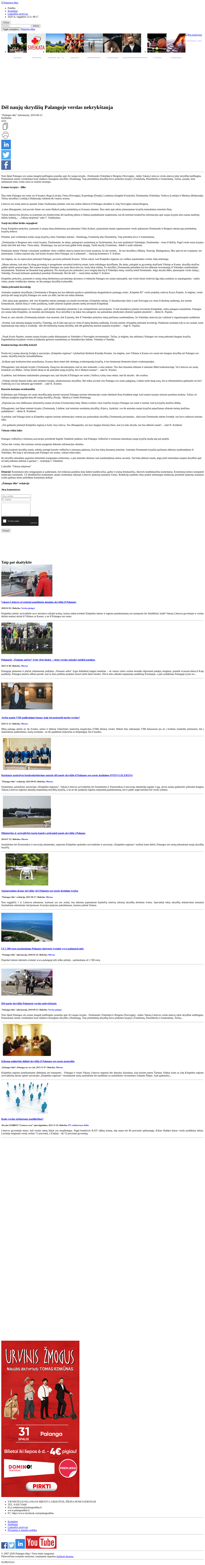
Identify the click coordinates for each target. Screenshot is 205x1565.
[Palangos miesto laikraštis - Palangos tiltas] (9, 2)
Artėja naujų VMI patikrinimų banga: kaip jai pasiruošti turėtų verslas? (40, 717)
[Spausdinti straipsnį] (5, 138)
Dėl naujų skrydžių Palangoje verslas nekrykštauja (29, 1003)
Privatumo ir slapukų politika (22, 1530)
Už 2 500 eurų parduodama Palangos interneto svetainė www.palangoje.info (42, 948)
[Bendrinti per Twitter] (6, 158)
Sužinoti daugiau (65, 1556)
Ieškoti (36, 26)
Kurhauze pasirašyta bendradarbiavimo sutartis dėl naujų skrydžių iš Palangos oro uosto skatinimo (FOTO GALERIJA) (67, 775)
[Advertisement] (102, 80)
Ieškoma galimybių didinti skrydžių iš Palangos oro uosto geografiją (37, 1061)
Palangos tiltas (28, 29)
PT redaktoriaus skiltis (78, 1125)
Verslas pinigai (28, 608)
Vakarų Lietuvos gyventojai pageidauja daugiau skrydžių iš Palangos (38, 602)
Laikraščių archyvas (18, 13)
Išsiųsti (6, 530)
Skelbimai (13, 1524)
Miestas (24, 666)
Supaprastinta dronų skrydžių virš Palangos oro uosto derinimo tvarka (39, 890)
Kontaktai (13, 11)
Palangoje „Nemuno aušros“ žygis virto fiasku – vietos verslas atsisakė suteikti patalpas (48, 659)
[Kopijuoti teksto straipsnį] (5, 129)
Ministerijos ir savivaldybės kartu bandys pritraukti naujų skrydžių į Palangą (43, 833)
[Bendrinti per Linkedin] (6, 148)
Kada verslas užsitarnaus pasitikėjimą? (22, 1119)
